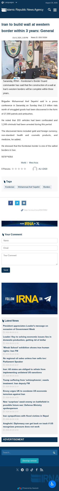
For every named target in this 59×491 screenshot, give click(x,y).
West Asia (33, 163)
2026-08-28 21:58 (11, 343)
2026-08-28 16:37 (11, 365)
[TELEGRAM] (22, 469)
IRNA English (25, 10)
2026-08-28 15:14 (11, 386)
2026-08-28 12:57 (11, 412)
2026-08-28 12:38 (11, 419)
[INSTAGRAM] (27, 469)
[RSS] (41, 469)
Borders (46, 187)
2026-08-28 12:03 (11, 430)
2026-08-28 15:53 (11, 376)
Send (5, 270)
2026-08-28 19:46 (11, 354)
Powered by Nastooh (30, 488)
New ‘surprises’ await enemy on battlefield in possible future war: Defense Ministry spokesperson (26, 405)
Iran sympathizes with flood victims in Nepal (26, 416)
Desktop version (29, 461)
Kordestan (9, 187)
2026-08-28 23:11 (11, 332)
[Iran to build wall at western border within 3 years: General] (29, 60)
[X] (17, 469)
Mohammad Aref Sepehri (29, 187)
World (23, 163)
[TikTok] (32, 469)
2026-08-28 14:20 (11, 397)
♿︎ (52, 484)
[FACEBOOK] (37, 469)
